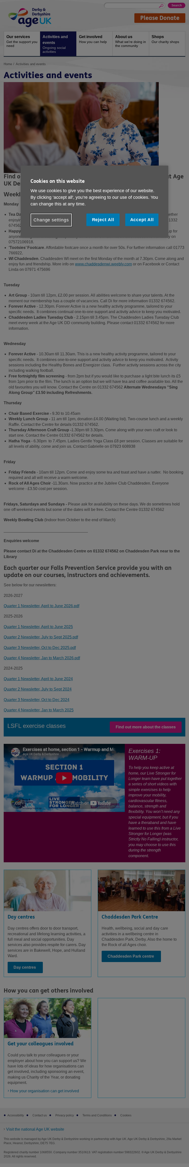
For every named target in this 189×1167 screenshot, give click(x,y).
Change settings (51, 219)
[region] (94, 202)
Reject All (103, 219)
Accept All (142, 219)
